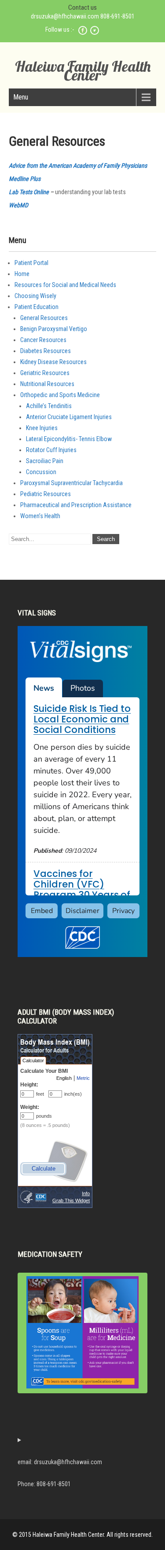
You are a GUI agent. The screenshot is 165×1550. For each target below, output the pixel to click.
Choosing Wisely (35, 295)
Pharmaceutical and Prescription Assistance (76, 504)
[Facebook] (82, 33)
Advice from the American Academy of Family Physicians (78, 165)
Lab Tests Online (29, 191)
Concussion (41, 471)
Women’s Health (40, 515)
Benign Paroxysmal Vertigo (53, 328)
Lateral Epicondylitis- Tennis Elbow (69, 438)
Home (22, 273)
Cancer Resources (43, 339)
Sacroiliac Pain (44, 460)
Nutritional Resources (47, 383)
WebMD (18, 205)
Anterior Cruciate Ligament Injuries (69, 416)
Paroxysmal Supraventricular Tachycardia (71, 482)
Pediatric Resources (45, 493)
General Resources (44, 317)
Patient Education (37, 306)
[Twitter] (94, 33)
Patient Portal (31, 262)
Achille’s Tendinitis (49, 405)
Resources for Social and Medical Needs (65, 284)
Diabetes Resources (45, 350)
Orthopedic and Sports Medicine (60, 394)
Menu (20, 97)
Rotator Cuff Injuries (51, 449)
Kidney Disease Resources (53, 361)
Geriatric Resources (45, 372)
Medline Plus (24, 178)
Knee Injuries (42, 427)
